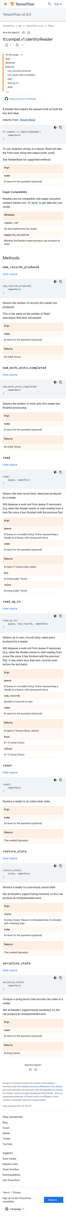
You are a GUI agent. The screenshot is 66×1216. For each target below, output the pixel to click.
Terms (6, 1192)
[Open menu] (5, 4)
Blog (5, 1122)
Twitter (6, 1138)
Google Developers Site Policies (37, 1093)
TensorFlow (8, 26)
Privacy (17, 1192)
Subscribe (54, 1199)
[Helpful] (23, 32)
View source (10, 274)
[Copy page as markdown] (17, 45)
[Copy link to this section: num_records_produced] (42, 267)
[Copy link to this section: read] (13, 458)
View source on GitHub (22, 98)
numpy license (38, 1100)
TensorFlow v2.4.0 (17, 14)
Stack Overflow (11, 1169)
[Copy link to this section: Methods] (22, 258)
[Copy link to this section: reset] (15, 766)
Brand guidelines (11, 1174)
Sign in (58, 4)
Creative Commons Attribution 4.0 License (41, 1086)
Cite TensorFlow (11, 1180)
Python (51, 26)
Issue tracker (9, 1158)
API (20, 26)
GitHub (6, 1133)
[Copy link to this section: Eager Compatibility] (30, 192)
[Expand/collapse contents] (21, 55)
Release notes (10, 1164)
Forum (6, 1128)
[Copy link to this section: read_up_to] (24, 602)
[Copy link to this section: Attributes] (18, 215)
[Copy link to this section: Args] (12, 168)
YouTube (7, 1144)
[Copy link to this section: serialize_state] (33, 964)
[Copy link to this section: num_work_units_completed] (49, 368)
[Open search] (50, 4)
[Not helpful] (28, 32)
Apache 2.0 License (53, 1090)
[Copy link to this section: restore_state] (30, 852)
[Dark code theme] (55, 127)
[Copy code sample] (60, 127)
